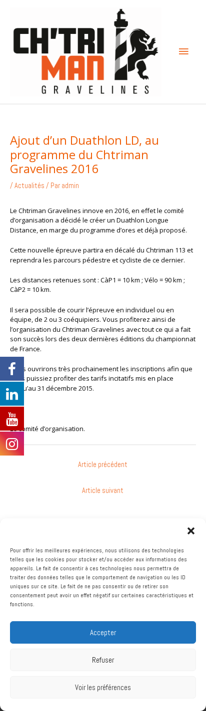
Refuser (103, 660)
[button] (191, 531)
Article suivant (103, 490)
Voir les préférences (103, 687)
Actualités (29, 185)
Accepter (103, 632)
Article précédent (103, 464)
